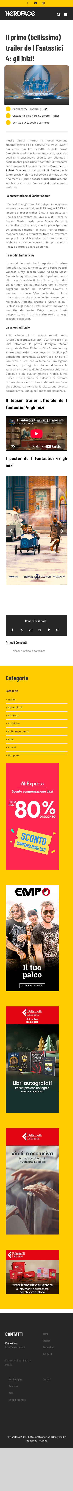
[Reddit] (30, 630)
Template (13, 755)
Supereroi (44, 115)
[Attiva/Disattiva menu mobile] (66, 14)
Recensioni (15, 707)
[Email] (58, 630)
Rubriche (13, 723)
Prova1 (12, 747)
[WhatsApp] (40, 630)
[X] (21, 630)
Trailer (55, 115)
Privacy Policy (13, 1360)
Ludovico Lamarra (38, 122)
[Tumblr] (49, 630)
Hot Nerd (32, 115)
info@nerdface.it (15, 1347)
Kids (10, 739)
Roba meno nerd (18, 731)
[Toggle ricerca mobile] (58, 14)
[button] (11, 530)
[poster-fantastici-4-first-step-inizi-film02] (36, 530)
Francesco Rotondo (36, 1440)
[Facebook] (12, 630)
